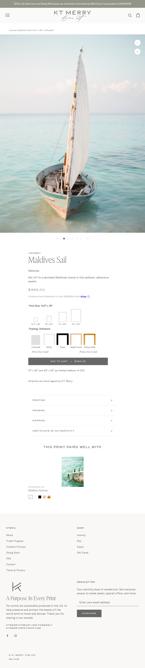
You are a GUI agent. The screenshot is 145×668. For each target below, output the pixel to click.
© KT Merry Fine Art (22, 655)
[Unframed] (30, 497)
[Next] (87, 238)
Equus (80, 546)
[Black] (39, 497)
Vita (79, 540)
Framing (39, 411)
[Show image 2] (68, 238)
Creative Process (16, 546)
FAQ (8, 558)
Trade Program (14, 540)
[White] (35, 497)
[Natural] (44, 497)
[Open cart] (138, 15)
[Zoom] (137, 43)
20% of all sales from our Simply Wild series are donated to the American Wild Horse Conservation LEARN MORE (72, 3)
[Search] (130, 15)
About (9, 534)
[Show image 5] (81, 238)
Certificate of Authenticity (54, 431)
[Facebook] (7, 635)
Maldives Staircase (38, 490)
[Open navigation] (7, 15)
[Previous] (57, 238)
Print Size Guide (40, 352)
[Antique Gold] (49, 497)
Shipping (39, 421)
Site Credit (14, 659)
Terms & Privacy (15, 570)
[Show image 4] (77, 238)
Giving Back (13, 552)
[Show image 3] (72, 238)
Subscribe (89, 613)
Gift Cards (82, 552)
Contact (10, 564)
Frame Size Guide (88, 352)
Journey (34, 253)
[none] (35, 315)
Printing (39, 400)
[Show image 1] (64, 238)
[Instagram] (15, 635)
